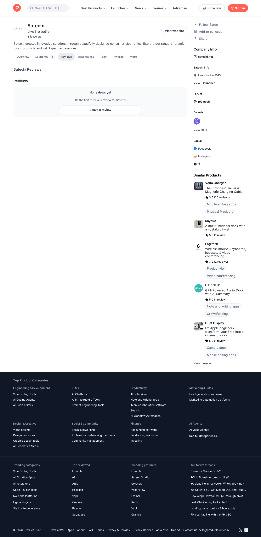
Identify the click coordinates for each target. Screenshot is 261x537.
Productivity (216, 268)
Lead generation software (205, 394)
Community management (88, 440)
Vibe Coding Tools (24, 394)
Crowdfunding (217, 314)
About (81, 530)
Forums (157, 8)
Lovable (77, 471)
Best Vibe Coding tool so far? (208, 502)
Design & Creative (24, 423)
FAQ (90, 530)
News (139, 8)
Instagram (204, 156)
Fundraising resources (144, 435)
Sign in (240, 8)
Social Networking (83, 429)
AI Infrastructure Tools (86, 399)
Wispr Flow (138, 489)
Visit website (174, 31)
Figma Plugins (22, 502)
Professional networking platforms (93, 435)
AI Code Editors (23, 405)
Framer (135, 496)
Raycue (210, 221)
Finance (136, 423)
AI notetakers (139, 394)
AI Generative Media (26, 446)
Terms (100, 530)
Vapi (75, 496)
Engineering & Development (31, 388)
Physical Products (220, 211)
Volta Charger (215, 183)
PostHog (77, 489)
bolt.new (136, 483)
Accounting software (144, 429)
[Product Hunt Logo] (17, 8)
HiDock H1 (213, 285)
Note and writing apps (223, 306)
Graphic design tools (26, 440)
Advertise (180, 8)
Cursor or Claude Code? (205, 471)
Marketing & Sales (201, 388)
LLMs (75, 388)
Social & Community (85, 423)
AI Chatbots (79, 394)
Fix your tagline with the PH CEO (210, 514)
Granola (77, 502)
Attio (75, 483)
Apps (70, 530)
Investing (136, 440)
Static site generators (26, 508)
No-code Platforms (25, 496)
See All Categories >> (203, 436)
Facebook (204, 148)
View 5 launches (204, 83)
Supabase (78, 514)
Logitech (211, 244)
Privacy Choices (143, 530)
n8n (74, 477)
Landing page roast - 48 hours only (212, 508)
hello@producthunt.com (214, 530)
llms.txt (175, 530)
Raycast (77, 508)
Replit (135, 502)
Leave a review (100, 110)
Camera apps (216, 347)
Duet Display (214, 323)
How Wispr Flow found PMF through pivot (216, 496)
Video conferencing (221, 276)
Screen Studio (140, 477)
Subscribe (214, 8)
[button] (133, 56)
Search (135, 410)
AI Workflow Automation (146, 415)
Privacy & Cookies (118, 530)
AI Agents (195, 423)
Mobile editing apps (221, 204)
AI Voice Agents (199, 429)
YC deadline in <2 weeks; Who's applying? (217, 483)
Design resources (24, 435)
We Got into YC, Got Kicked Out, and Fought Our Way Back (218, 490)
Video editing (21, 429)
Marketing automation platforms (209, 399)
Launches (118, 8)
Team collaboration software (148, 405)
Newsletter (57, 530)
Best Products (91, 8)
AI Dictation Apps (24, 477)
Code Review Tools (25, 489)
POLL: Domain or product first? (210, 477)
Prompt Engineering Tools (88, 405)
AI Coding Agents (24, 399)
